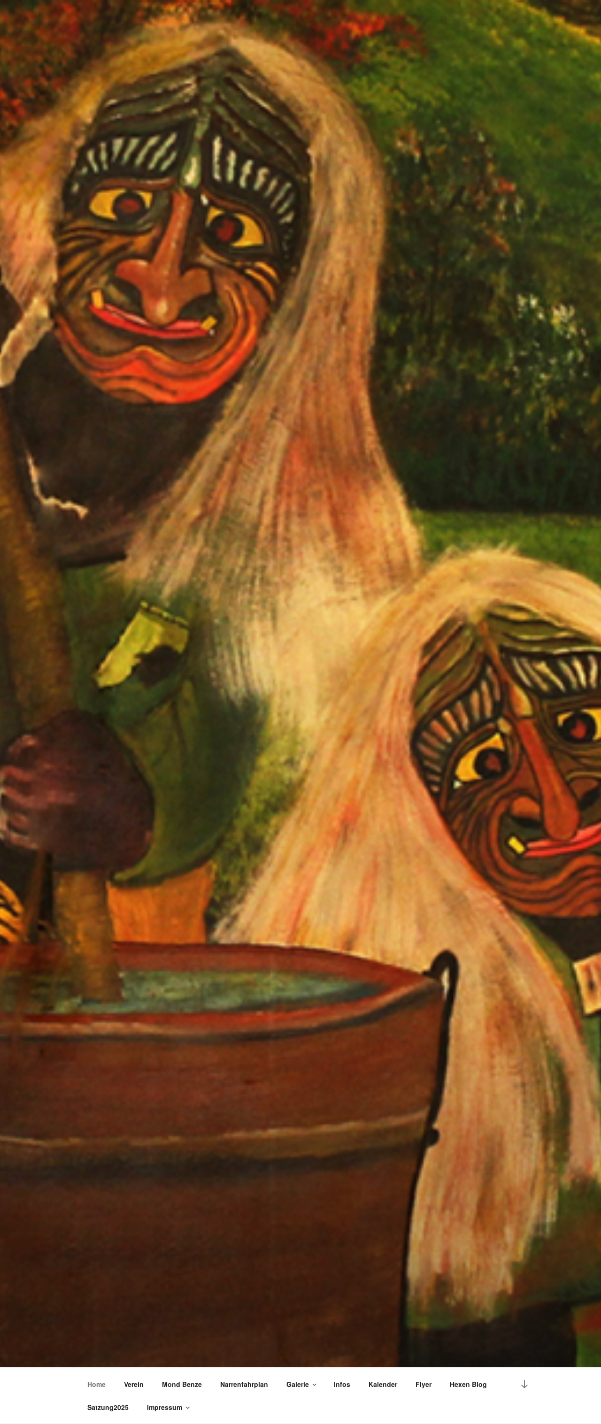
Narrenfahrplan (244, 1384)
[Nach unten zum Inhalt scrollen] (524, 1383)
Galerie (297, 1384)
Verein (134, 1384)
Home (96, 1384)
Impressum (164, 1407)
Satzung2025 (108, 1407)
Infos (342, 1384)
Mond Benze (182, 1384)
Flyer (423, 1384)
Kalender (383, 1384)
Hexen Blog (468, 1384)
